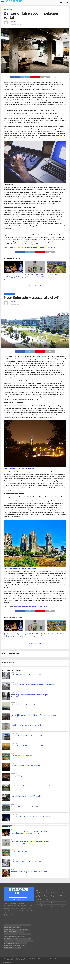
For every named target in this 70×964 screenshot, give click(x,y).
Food (33, 958)
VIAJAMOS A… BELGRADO (54, 274)
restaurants (8, 938)
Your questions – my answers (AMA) (15, 959)
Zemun (21, 931)
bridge (19, 947)
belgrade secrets (9, 927)
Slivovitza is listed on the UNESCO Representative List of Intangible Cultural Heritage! (35, 276)
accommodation (20, 247)
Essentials (11, 958)
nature (30, 941)
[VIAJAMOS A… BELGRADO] (56, 272)
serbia (18, 927)
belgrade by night (9, 929)
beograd (25, 929)
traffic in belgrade (10, 936)
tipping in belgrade (25, 934)
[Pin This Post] (35, 77)
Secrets (46, 958)
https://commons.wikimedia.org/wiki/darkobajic (20, 568)
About (60, 958)
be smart (29, 247)
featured (18, 941)
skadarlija (16, 945)
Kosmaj (23, 945)
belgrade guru (13, 931)
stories (16, 938)
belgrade (36, 247)
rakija (17, 943)
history (19, 929)
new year (24, 943)
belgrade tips (45, 247)
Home (4, 958)
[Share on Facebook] (15, 77)
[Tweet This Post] (25, 77)
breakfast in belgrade (11, 934)
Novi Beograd (42, 606)
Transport (53, 958)
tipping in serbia (9, 941)
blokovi (34, 606)
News (17, 958)
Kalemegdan (8, 945)
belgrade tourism (9, 947)
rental (52, 247)
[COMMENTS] (55, 77)
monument (21, 936)
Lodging (39, 958)
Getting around (26, 958)
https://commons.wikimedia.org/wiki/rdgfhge (19, 468)
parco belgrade (9, 943)
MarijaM (14, 21)
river (24, 941)
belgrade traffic (25, 938)
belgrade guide (26, 925)
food (5, 931)
